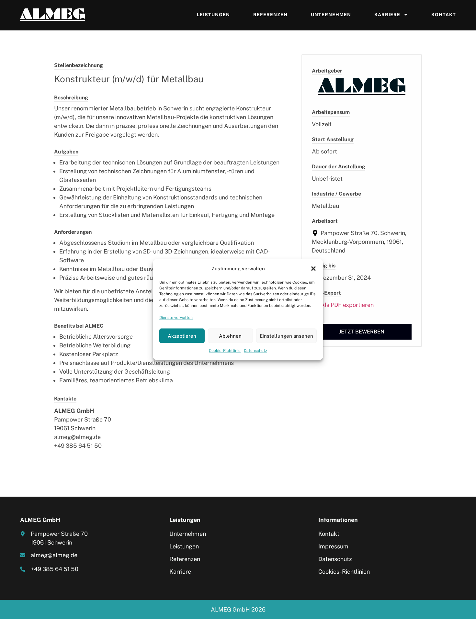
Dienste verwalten (176, 317)
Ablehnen (230, 335)
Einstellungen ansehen (286, 335)
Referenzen (270, 14)
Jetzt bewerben (361, 332)
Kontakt (443, 14)
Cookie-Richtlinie (225, 350)
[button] (313, 268)
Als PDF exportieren (346, 304)
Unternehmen (331, 14)
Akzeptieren (182, 335)
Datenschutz (255, 350)
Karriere (387, 14)
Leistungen (213, 14)
